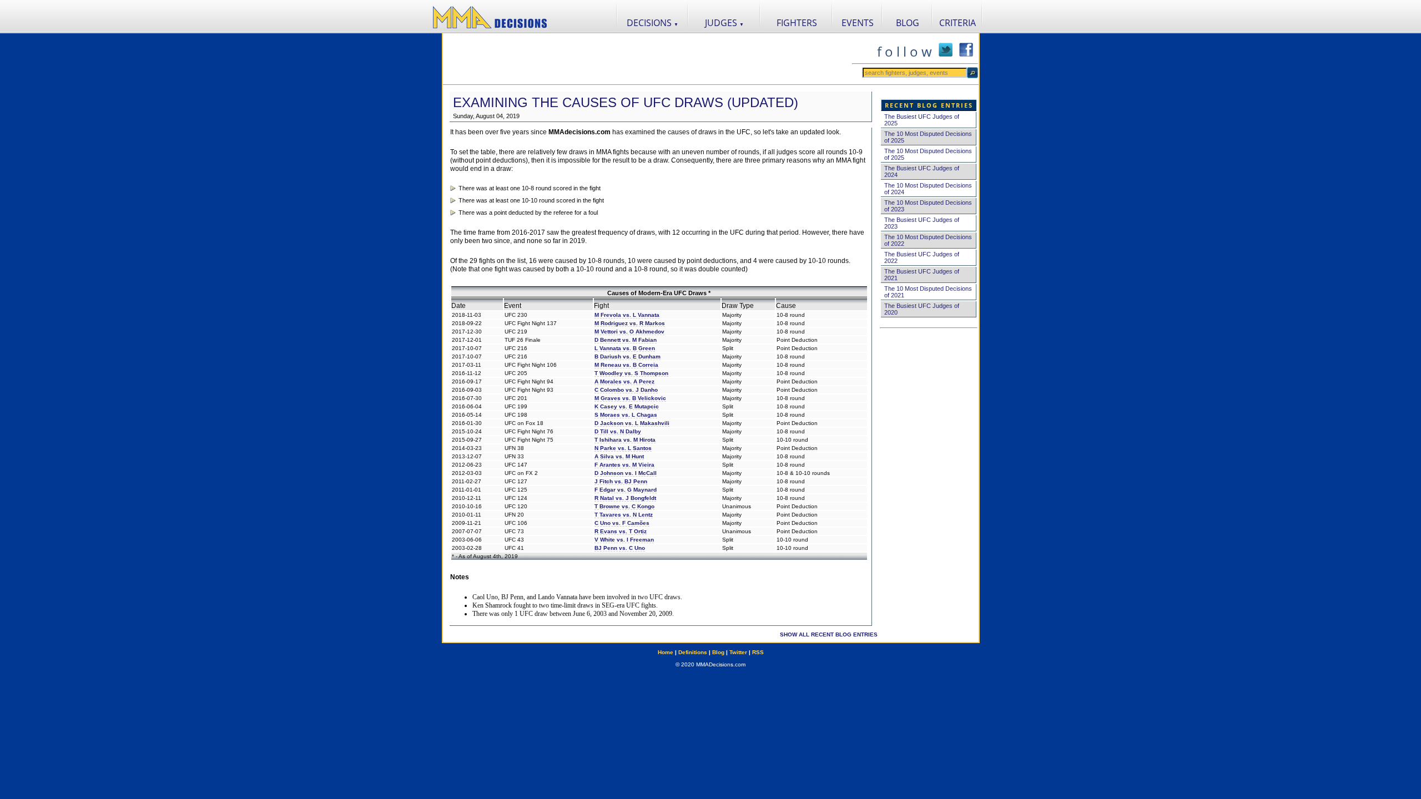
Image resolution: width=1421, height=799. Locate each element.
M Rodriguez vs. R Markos (629, 323)
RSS (758, 652)
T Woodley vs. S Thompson (631, 373)
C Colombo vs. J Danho (626, 390)
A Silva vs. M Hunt (619, 456)
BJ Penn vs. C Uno (619, 548)
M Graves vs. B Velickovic (630, 398)
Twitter (738, 652)
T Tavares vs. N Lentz (623, 515)
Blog (718, 652)
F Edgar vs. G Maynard (625, 490)
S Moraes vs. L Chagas (625, 415)
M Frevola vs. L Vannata (626, 315)
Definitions (692, 652)
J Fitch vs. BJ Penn (620, 481)
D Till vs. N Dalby (617, 431)
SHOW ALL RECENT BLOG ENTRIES (829, 634)
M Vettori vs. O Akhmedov (629, 331)
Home (665, 652)
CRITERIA (957, 23)
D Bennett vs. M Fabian (625, 340)
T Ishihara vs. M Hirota (625, 440)
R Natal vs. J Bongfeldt (625, 498)
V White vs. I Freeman (624, 540)
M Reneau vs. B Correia (626, 365)
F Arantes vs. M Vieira (624, 465)
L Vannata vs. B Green (624, 348)
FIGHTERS (797, 23)
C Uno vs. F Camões (621, 523)
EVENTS (857, 23)
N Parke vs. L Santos (623, 448)
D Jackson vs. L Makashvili (631, 423)
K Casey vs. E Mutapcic (626, 406)
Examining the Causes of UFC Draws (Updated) (625, 102)
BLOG (907, 23)
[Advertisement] (647, 59)
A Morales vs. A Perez (624, 381)
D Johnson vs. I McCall (625, 473)
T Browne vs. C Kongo (624, 506)
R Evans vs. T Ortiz (620, 531)
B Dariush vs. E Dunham (627, 356)
